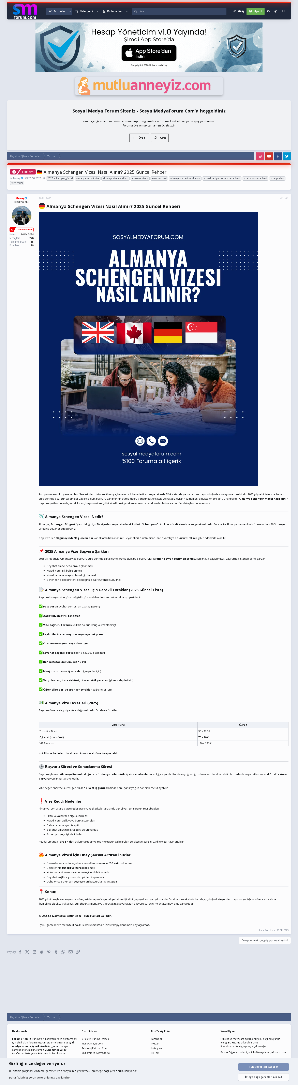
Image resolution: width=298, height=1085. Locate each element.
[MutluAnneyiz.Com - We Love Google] (149, 94)
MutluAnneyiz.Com (92, 1043)
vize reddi (17, 183)
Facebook (156, 1039)
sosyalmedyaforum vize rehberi (222, 178)
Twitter (155, 1043)
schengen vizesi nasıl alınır (185, 178)
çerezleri (51, 1071)
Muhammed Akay (55, 1050)
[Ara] (284, 11)
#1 (286, 198)
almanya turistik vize (87, 178)
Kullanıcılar (114, 11)
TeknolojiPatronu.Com (94, 1048)
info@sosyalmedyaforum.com (268, 1052)
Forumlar (59, 11)
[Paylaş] (281, 198)
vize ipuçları (277, 178)
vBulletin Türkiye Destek (95, 1039)
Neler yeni (86, 11)
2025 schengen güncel (60, 178)
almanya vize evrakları (115, 178)
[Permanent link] (182, 206)
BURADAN (234, 1042)
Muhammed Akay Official (96, 1053)
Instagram (157, 1048)
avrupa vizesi (159, 178)
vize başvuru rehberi (255, 178)
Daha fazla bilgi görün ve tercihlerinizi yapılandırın (40, 1077)
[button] (70, 11)
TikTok (155, 1053)
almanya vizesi (140, 178)
